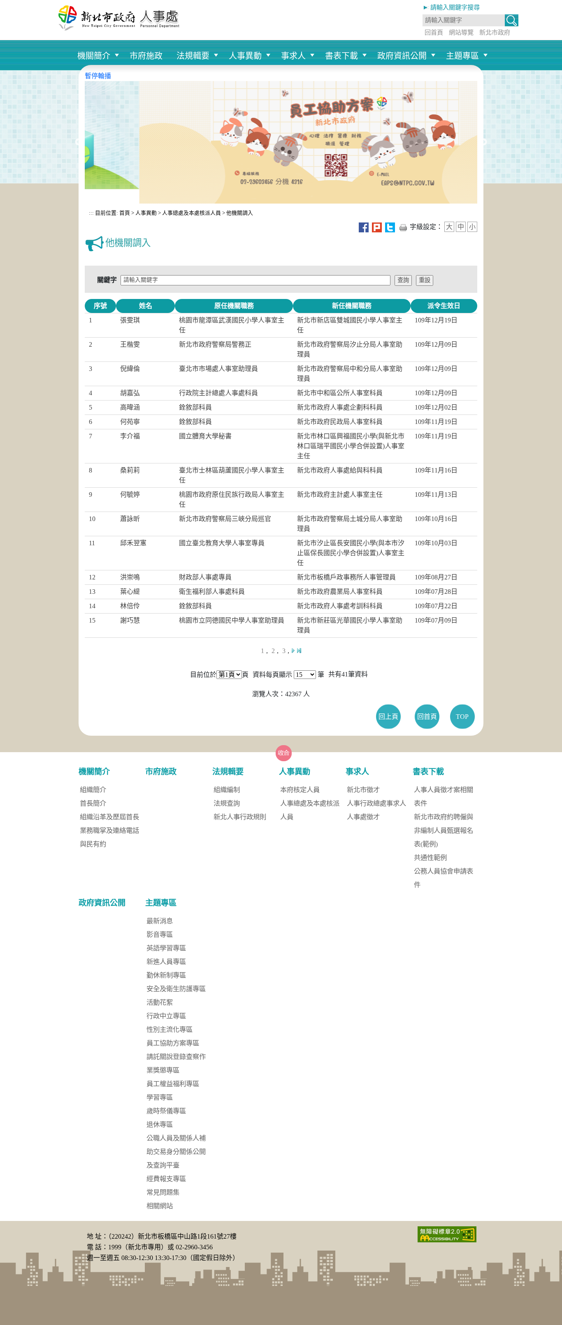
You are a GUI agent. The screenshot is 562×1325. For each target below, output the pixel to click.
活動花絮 (159, 1002)
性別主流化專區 (169, 1029)
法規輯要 (192, 55)
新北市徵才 (363, 790)
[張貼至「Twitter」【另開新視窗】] (390, 226)
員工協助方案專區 (172, 1043)
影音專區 (159, 934)
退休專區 (159, 1124)
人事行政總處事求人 (376, 803)
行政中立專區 (166, 1016)
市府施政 (146, 55)
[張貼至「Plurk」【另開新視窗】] (377, 226)
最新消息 (159, 921)
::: (91, 213)
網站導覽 (461, 32)
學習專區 (159, 1097)
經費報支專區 (166, 1179)
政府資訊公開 (402, 55)
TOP (462, 716)
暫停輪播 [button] (98, 75)
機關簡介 (93, 55)
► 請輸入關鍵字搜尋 (451, 7)
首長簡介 (93, 803)
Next (483, 142)
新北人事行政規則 (240, 817)
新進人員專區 (166, 962)
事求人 (293, 55)
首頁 (124, 213)
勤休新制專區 (166, 975)
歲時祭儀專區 (166, 1111)
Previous (78, 142)
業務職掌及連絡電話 (109, 830)
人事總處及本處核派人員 (191, 213)
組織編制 (227, 790)
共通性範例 (430, 858)
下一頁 (293, 650)
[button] (511, 21)
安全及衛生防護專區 (176, 989)
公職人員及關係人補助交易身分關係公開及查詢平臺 (176, 1151)
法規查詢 (227, 803)
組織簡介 (93, 790)
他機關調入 (239, 213)
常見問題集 (162, 1192)
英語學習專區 (166, 948)
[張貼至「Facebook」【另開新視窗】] (364, 226)
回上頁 (388, 716)
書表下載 (341, 55)
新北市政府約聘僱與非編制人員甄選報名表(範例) (443, 830)
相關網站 (159, 1206)
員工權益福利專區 (172, 1084)
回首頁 (434, 32)
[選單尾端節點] (492, 44)
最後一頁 (299, 650)
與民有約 (93, 844)
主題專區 (462, 55)
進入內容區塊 (19, 4)
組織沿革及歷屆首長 (109, 817)
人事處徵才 (363, 817)
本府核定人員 (300, 790)
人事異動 (245, 55)
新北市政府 (494, 32)
